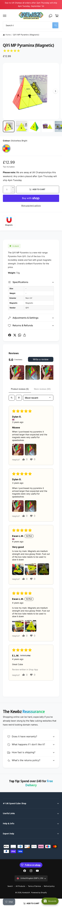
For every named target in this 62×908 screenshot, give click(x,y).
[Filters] (19, 398)
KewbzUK (26, 893)
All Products (20, 886)
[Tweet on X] (14, 335)
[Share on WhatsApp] (19, 335)
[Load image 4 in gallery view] (47, 126)
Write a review (40, 359)
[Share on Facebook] (9, 335)
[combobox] (31, 25)
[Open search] (12, 398)
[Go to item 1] (17, 372)
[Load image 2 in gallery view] (21, 126)
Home (8, 35)
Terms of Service (34, 886)
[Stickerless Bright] (6, 148)
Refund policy (49, 886)
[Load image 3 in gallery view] (34, 126)
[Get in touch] (50, 16)
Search (10, 886)
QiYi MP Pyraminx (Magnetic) (26, 35)
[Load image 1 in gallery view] (8, 126)
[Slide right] (55, 91)
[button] (4, 16)
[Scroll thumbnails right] (50, 372)
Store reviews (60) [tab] (42, 389)
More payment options (31, 205)
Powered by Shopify (39, 893)
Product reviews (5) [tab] (20, 389)
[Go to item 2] (32, 372)
